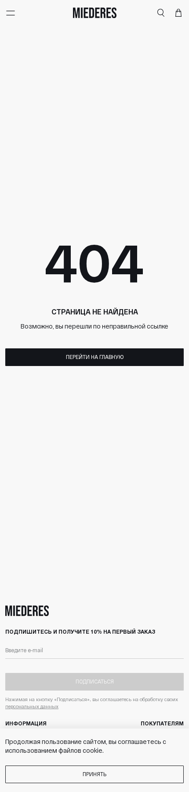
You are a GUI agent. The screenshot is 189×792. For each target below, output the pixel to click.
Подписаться (95, 681)
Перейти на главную (95, 357)
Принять (94, 774)
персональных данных (31, 706)
